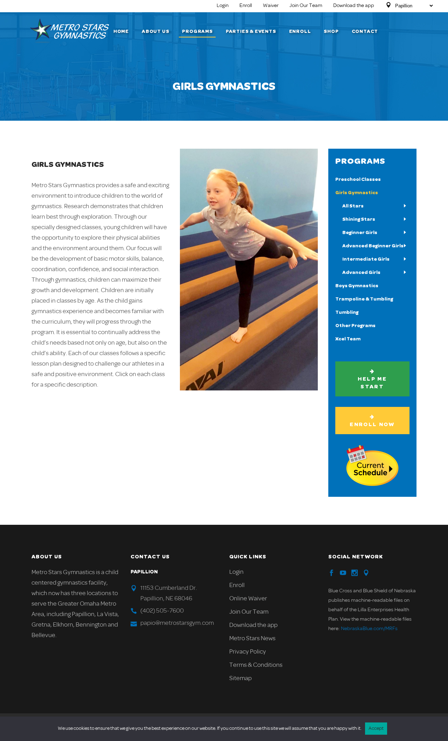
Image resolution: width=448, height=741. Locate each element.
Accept (376, 728)
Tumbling (346, 312)
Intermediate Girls (366, 259)
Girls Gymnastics (356, 192)
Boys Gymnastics (356, 285)
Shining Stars (358, 219)
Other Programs (355, 325)
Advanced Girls (361, 272)
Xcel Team (347, 339)
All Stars (353, 206)
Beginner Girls (359, 232)
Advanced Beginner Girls (373, 246)
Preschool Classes (358, 179)
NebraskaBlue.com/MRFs (369, 628)
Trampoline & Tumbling (364, 299)
